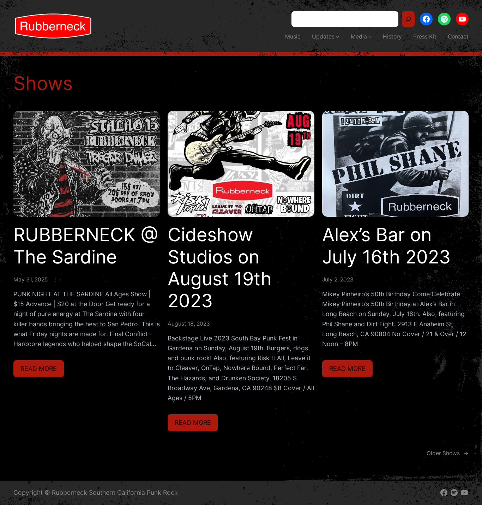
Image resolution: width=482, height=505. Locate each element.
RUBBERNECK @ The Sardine (85, 246)
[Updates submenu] (337, 36)
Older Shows (448, 453)
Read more (42, 370)
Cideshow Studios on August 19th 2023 (220, 268)
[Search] (408, 19)
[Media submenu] (370, 36)
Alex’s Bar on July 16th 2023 (386, 246)
